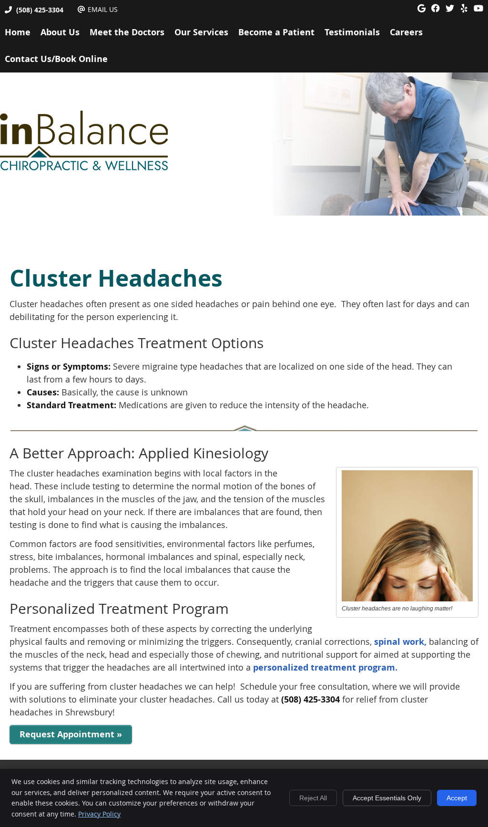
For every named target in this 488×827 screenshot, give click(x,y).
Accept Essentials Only (387, 798)
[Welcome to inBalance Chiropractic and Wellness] (84, 167)
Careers (406, 32)
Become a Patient (276, 32)
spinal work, (400, 642)
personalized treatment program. (325, 667)
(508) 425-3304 (39, 9)
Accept (457, 798)
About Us (60, 32)
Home (17, 32)
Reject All (313, 798)
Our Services (201, 32)
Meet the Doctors (127, 32)
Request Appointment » (71, 734)
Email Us (103, 9)
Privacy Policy (99, 813)
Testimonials (352, 32)
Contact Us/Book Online (56, 59)
